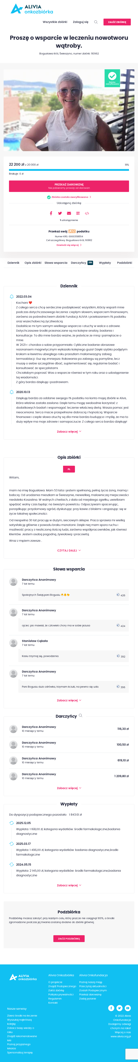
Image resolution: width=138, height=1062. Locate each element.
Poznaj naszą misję (90, 982)
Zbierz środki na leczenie (22, 1016)
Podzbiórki (124, 262)
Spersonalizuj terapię (20, 1052)
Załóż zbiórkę (117, 22)
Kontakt (53, 1003)
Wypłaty (105, 262)
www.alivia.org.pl (121, 1036)
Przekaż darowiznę (69, 186)
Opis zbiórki (33, 262)
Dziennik (13, 262)
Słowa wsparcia (56, 262)
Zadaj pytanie (87, 999)
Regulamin (55, 999)
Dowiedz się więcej (68, 245)
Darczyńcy (81, 262)
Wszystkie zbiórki (55, 22)
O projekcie (55, 982)
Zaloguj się (80, 22)
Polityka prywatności (60, 994)
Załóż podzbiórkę (69, 939)
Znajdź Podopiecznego (62, 986)
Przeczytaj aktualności (92, 986)
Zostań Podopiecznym (93, 990)
